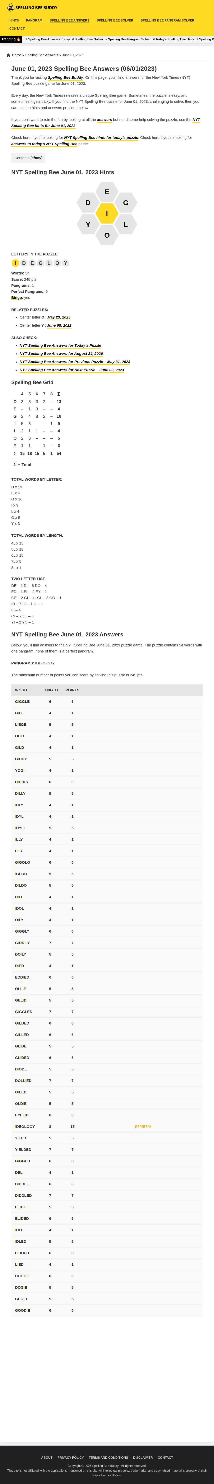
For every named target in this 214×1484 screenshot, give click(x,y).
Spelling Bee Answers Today (49, 39)
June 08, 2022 (59, 325)
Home (16, 55)
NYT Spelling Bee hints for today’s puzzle (101, 138)
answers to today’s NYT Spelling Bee (44, 144)
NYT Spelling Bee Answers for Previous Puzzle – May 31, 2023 (75, 362)
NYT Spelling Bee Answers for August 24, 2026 (61, 354)
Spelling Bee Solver (89, 39)
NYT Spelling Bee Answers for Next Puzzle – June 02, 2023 (72, 370)
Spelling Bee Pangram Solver (129, 39)
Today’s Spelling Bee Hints (174, 39)
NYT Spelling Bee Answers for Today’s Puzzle (60, 345)
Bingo (16, 298)
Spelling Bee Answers (41, 55)
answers (104, 120)
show (36, 158)
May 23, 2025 (58, 317)
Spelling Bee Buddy (65, 77)
